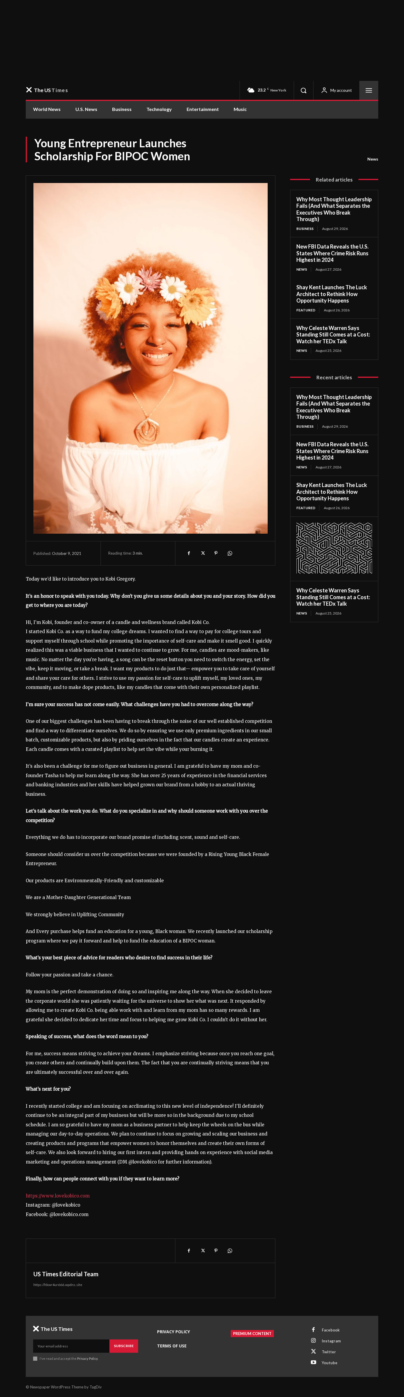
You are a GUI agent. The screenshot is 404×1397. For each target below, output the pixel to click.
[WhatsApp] (229, 553)
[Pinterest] (216, 553)
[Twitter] (202, 553)
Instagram (331, 1341)
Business (304, 228)
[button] (303, 90)
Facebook (331, 1330)
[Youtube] (313, 1362)
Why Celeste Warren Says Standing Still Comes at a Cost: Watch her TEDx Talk (333, 334)
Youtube (329, 1362)
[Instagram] (313, 1341)
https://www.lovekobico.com (58, 1196)
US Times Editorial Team (65, 1273)
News (372, 158)
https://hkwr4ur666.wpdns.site (57, 1284)
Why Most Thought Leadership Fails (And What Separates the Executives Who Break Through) (334, 209)
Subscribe (124, 1346)
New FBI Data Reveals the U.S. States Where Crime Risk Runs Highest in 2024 (332, 253)
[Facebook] (189, 553)
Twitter (329, 1351)
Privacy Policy (87, 1358)
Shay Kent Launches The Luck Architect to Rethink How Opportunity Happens (331, 294)
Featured (305, 310)
